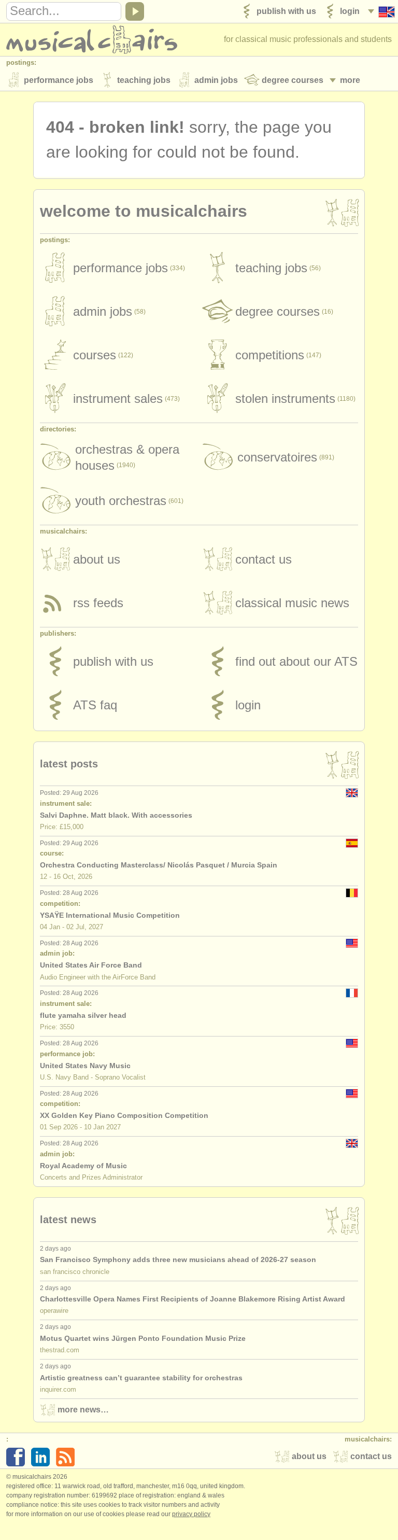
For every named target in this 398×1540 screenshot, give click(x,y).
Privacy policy (191, 1514)
